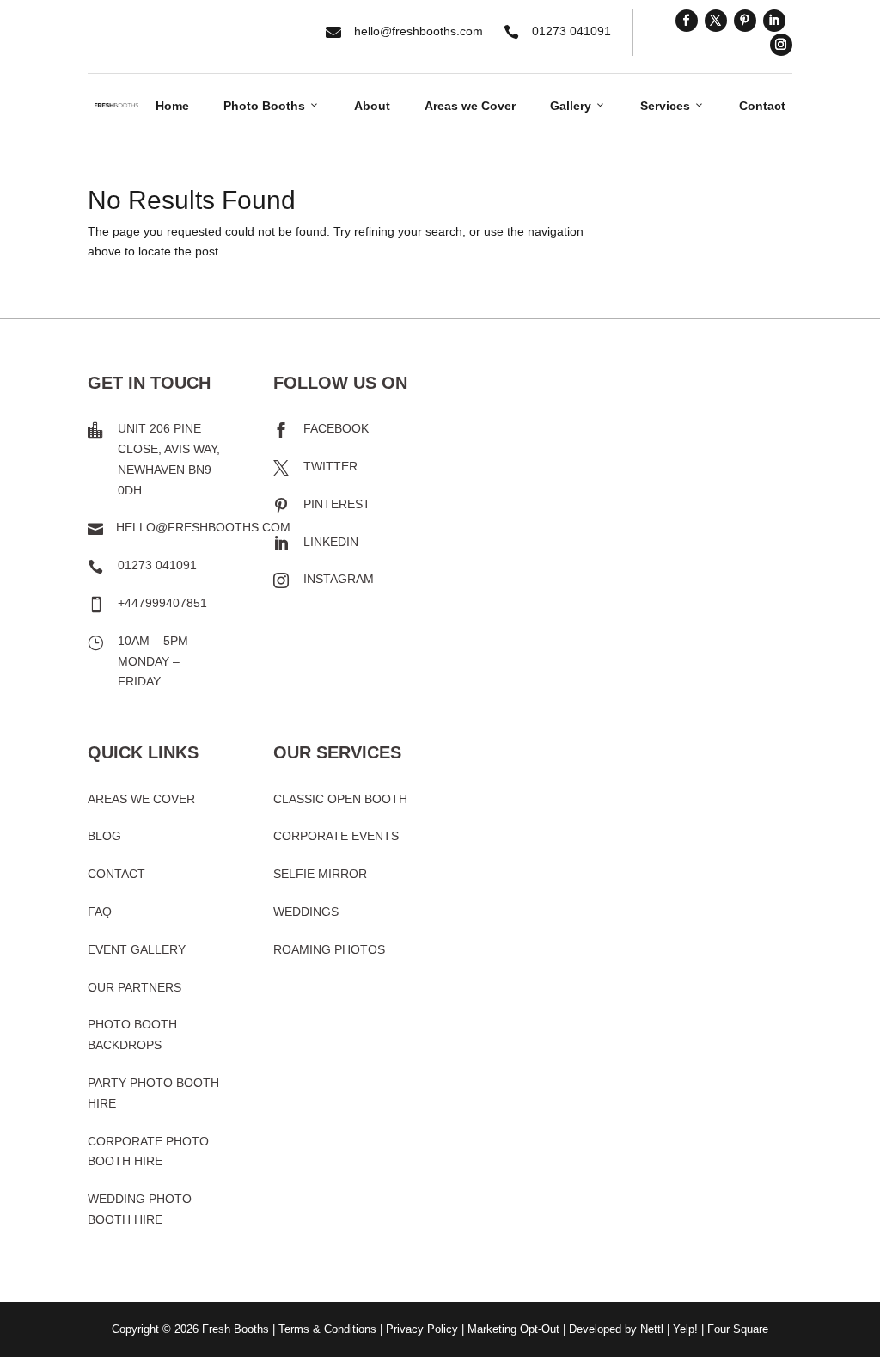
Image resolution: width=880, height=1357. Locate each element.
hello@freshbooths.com (418, 31)
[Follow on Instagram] (781, 45)
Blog (104, 836)
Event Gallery (137, 949)
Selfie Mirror (320, 874)
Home (172, 106)
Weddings (306, 911)
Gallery (578, 106)
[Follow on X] (716, 20)
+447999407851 (162, 603)
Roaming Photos (329, 949)
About (372, 106)
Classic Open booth (340, 799)
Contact (762, 106)
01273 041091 (571, 31)
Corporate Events (336, 836)
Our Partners (134, 987)
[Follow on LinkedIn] (774, 20)
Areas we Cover (470, 106)
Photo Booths (271, 106)
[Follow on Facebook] (686, 20)
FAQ (100, 911)
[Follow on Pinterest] (745, 20)
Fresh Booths (235, 1329)
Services (672, 106)
